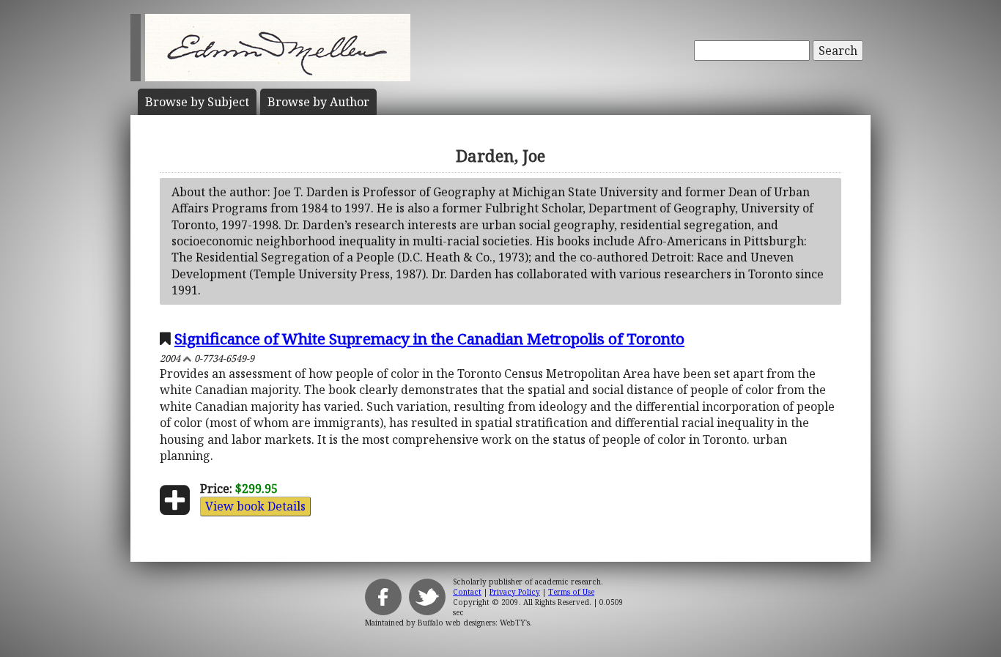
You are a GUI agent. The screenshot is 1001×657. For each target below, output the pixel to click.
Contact (467, 592)
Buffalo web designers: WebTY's (474, 622)
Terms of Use (571, 592)
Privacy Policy (515, 592)
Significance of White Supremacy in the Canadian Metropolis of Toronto (429, 338)
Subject (197, 102)
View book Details (255, 506)
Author (318, 102)
